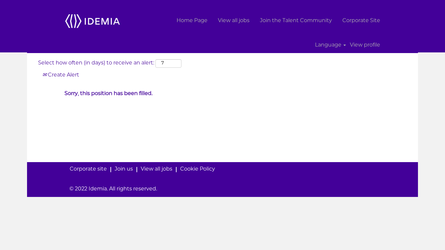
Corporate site (88, 169)
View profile (365, 45)
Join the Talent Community (296, 21)
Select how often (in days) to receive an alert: (96, 63)
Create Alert (63, 75)
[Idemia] (93, 21)
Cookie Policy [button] (197, 169)
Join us (124, 169)
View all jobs (234, 21)
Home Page (192, 21)
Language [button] (329, 45)
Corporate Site (361, 21)
